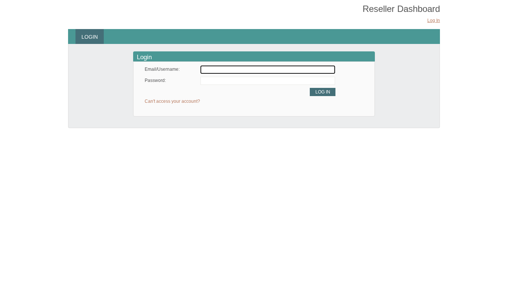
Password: (155, 80)
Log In (433, 20)
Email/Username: (162, 69)
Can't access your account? (172, 101)
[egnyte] (104, 14)
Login (89, 37)
